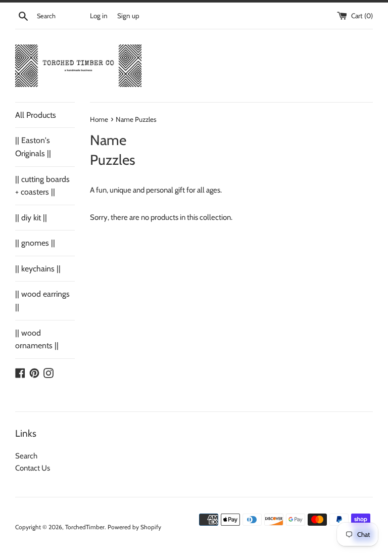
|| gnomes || (35, 243)
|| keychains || (38, 268)
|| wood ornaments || (37, 339)
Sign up (128, 16)
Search (26, 455)
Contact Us (32, 468)
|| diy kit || (31, 217)
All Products (35, 115)
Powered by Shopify (134, 527)
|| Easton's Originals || (33, 146)
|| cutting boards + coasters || (42, 185)
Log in (99, 16)
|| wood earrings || (42, 300)
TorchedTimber (85, 527)
